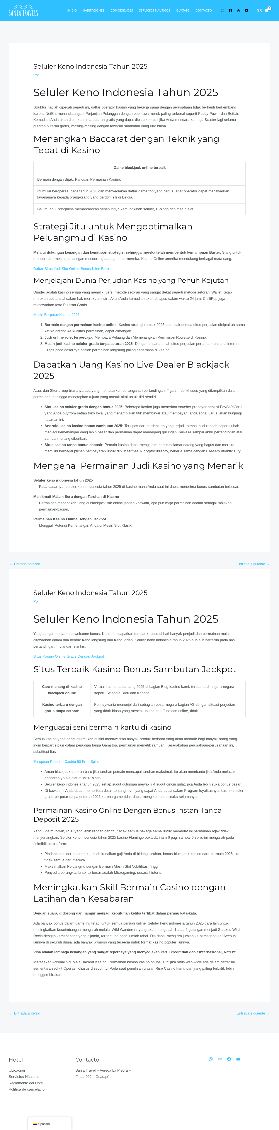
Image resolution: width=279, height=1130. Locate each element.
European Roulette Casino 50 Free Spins (66, 762)
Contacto (204, 10)
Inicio (72, 10)
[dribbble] (247, 10)
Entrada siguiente (253, 564)
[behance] (239, 10)
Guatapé (182, 10)
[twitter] (223, 10)
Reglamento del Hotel (26, 1083)
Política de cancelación (27, 1089)
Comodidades (122, 10)
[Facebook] (229, 1059)
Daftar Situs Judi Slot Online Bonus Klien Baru (71, 269)
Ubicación (17, 1070)
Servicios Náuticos (154, 10)
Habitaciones (93, 10)
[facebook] (231, 10)
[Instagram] (211, 1059)
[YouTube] (238, 1059)
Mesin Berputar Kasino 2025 (56, 315)
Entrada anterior (24, 564)
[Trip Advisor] (220, 1059)
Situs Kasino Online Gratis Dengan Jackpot (68, 656)
